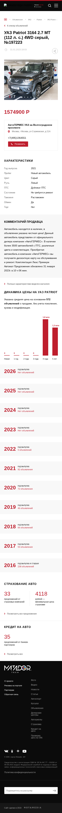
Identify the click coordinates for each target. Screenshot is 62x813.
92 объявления (25, 469)
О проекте (8, 681)
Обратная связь (11, 694)
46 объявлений (25, 508)
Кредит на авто (36, 730)
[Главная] (5, 19)
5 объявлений (25, 450)
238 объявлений (26, 566)
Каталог (35, 703)
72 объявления (25, 489)
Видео (34, 685)
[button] (53, 96)
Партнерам (9, 690)
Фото (33, 680)
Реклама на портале (13, 686)
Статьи (34, 694)
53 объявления (25, 547)
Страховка (36, 724)
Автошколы (36, 720)
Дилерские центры (36, 714)
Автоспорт (36, 699)
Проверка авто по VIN (36, 737)
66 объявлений (25, 527)
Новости (35, 689)
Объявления (37, 708)
